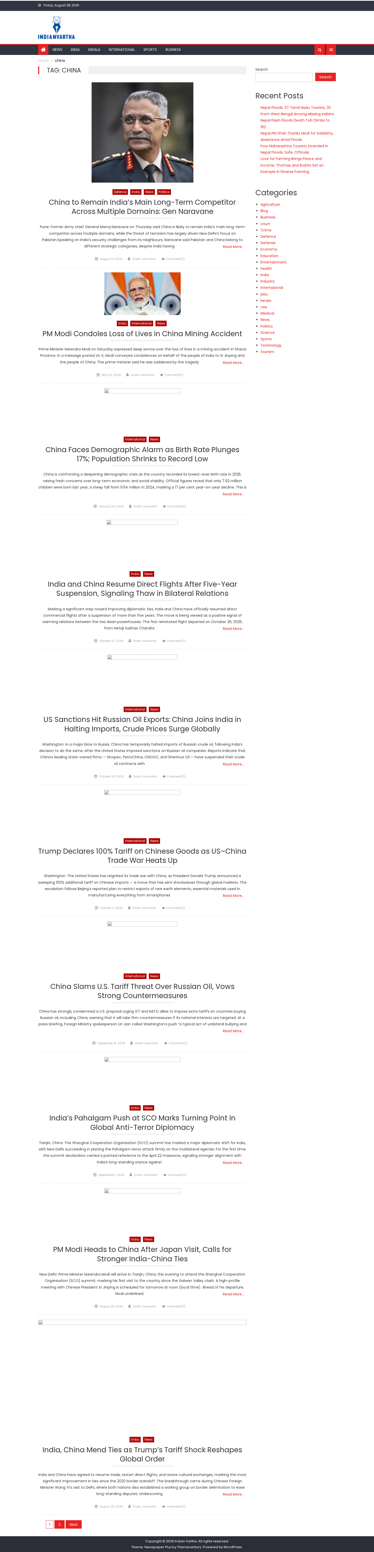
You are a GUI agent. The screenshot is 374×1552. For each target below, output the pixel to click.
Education (269, 255)
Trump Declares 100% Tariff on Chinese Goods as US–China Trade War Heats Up (142, 856)
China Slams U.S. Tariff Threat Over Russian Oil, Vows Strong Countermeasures (142, 991)
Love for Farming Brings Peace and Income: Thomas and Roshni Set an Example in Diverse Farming (292, 165)
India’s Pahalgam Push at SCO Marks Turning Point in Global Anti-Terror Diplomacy (142, 1123)
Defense (268, 242)
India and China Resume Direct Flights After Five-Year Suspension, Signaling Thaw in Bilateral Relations (142, 589)
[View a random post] (331, 50)
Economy (269, 249)
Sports (150, 49)
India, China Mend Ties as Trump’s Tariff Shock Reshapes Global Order (142, 1454)
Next (74, 1524)
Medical (267, 313)
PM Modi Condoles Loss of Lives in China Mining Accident (142, 334)
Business (173, 49)
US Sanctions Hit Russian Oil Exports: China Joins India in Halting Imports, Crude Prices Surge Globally (142, 724)
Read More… (233, 246)
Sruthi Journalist (144, 259)
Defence (120, 192)
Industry (268, 281)
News (57, 49)
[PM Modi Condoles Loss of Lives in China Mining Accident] (142, 293)
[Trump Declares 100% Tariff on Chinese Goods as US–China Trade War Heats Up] (142, 811)
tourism (267, 351)
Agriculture (270, 204)
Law (264, 306)
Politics (164, 192)
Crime (266, 230)
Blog (264, 210)
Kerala (94, 49)
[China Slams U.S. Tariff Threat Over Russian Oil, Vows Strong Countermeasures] (142, 944)
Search (261, 69)
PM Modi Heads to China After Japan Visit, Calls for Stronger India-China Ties (142, 1254)
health (266, 268)
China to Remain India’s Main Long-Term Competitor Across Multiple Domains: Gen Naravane (142, 207)
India (75, 49)
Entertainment (273, 262)
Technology (271, 345)
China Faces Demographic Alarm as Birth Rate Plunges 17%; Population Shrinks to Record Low (142, 454)
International (122, 49)
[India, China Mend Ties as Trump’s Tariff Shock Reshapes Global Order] (142, 1375)
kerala (266, 300)
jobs (264, 294)
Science (268, 332)
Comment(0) (175, 259)
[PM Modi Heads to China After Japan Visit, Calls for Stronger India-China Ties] (142, 1209)
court (265, 223)
